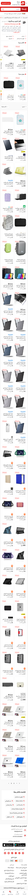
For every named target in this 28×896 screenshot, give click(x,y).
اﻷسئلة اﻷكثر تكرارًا (9, 882)
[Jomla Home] (24, 9)
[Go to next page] (8, 783)
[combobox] (12, 9)
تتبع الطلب (11, 876)
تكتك (25, 881)
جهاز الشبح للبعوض (22, 883)
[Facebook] (23, 853)
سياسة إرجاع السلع (9, 870)
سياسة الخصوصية (9, 873)
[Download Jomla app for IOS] (8, 845)
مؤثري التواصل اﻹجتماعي (23, 874)
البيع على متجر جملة (21, 867)
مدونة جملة (11, 867)
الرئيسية (25, 18)
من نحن (12, 865)
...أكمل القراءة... (16, 32)
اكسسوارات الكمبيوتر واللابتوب (12, 18)
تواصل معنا (24, 865)
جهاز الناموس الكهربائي (21, 878)
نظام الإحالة (24, 870)
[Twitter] (16, 853)
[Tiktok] (12, 853)
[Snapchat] (5, 853)
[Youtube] (8, 853)
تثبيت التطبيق (6, 3)
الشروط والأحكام (10, 879)
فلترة (23, 107)
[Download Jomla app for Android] (20, 845)
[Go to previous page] (19, 783)
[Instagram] (19, 853)
